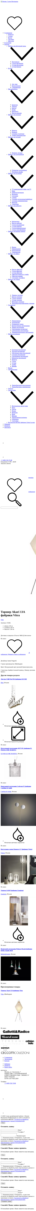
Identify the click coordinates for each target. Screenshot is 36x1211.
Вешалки (15, 412)
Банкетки (15, 105)
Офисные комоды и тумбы (20, 274)
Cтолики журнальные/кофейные (22, 199)
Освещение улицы (17, 324)
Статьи (10, 36)
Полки (14, 411)
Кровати (14, 132)
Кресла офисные (17, 269)
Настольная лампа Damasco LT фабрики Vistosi (16, 849)
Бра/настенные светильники (21, 326)
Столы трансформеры (19, 230)
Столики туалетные (18, 134)
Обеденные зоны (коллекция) (21, 353)
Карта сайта (8, 1067)
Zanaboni (3, 894)
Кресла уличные (17, 297)
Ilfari (2, 682)
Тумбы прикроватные (19, 135)
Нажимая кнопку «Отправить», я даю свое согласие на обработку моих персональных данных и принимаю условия (17, 1140)
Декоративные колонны (19, 417)
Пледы (14, 409)
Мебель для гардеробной (16, 154)
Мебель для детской (14, 137)
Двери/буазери (12, 369)
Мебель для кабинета (14, 206)
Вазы (13, 414)
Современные (16, 87)
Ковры (10, 368)
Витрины (15, 194)
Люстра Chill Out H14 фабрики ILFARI (14, 679)
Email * (20, 1192)
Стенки (14, 197)
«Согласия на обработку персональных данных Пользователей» (15, 1141)
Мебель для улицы (14, 279)
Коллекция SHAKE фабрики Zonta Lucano (21, 422)
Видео (10, 38)
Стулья (14, 363)
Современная (16, 252)
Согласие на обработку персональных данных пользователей (15, 1120)
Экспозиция (8, 1059)
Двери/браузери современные (21, 387)
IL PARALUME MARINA (9, 753)
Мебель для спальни (14, 114)
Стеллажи (15, 196)
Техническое (16, 322)
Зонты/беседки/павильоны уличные (23, 303)
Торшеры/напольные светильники (22, 332)
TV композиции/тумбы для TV (21, 189)
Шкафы (14, 366)
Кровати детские (17, 153)
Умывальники (16, 249)
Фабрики (7, 424)
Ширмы (14, 416)
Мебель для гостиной (15, 173)
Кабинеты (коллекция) (19, 358)
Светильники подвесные (20, 329)
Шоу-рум (11, 41)
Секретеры (15, 204)
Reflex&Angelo (5, 954)
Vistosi (3, 853)
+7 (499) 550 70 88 (6, 460)
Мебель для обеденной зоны (17, 46)
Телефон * (21, 1132)
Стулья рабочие (17, 226)
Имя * (20, 1130)
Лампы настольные (18, 327)
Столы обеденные (17, 63)
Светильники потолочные (20, 330)
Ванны (14, 247)
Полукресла (15, 62)
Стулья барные (16, 67)
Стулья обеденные (17, 65)
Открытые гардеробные (19, 170)
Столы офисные (17, 271)
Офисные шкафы (17, 276)
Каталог (7, 44)
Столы (14, 361)
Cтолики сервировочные (20, 201)
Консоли (14, 202)
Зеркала (10, 388)
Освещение (11, 305)
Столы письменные (18, 225)
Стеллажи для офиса (18, 278)
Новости (11, 34)
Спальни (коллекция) (18, 354)
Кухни (10, 68)
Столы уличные (17, 298)
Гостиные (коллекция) (19, 350)
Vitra (2, 620)
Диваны (14, 106)
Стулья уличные (17, 300)
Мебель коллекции (14, 334)
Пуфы (14, 110)
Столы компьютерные (19, 228)
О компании (8, 33)
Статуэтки (15, 421)
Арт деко (14, 84)
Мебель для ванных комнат (16, 231)
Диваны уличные (17, 295)
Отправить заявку (6, 1144)
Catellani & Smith (6, 791)
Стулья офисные (17, 273)
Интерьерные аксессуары (20, 406)
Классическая (16, 250)
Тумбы (14, 364)
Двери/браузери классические (21, 385)
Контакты (7, 427)
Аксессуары (12, 390)
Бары (13, 191)
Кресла (14, 108)
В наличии (7, 43)
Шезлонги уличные (18, 302)
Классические (16, 86)
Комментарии (21, 1136)
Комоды (14, 130)
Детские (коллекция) (18, 351)
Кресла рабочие (17, 223)
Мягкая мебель (12, 89)
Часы (13, 407)
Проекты (7, 426)
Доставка (11, 39)
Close (3, 1123)
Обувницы (15, 419)
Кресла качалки (17, 113)
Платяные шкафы (17, 172)
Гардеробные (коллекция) (20, 356)
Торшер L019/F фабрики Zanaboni (12, 890)
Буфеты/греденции (18, 192)
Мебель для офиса (13, 254)
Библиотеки (15, 221)
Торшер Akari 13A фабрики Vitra (12, 990)
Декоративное (16, 321)
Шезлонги (15, 111)
